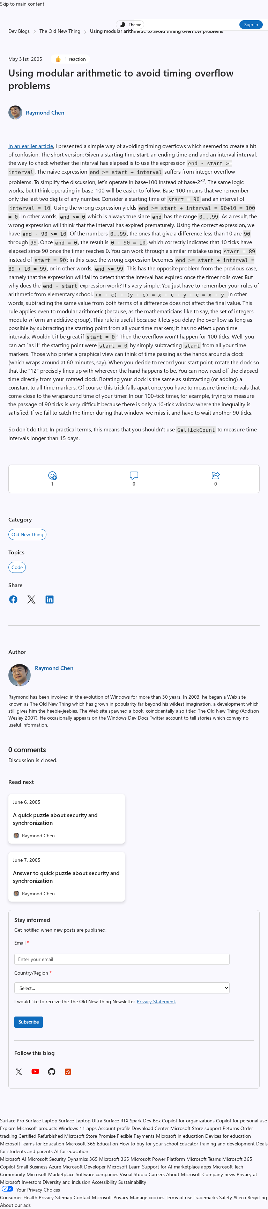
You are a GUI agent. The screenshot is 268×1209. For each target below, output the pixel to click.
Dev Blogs (19, 31)
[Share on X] (31, 600)
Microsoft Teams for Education (32, 1143)
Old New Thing (27, 534)
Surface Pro (12, 1120)
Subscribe (28, 1021)
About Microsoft (183, 1174)
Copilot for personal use (241, 1120)
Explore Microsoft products (28, 1128)
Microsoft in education (180, 1135)
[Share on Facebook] (13, 600)
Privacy (121, 1197)
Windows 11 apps (78, 1128)
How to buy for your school (148, 1143)
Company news (218, 1174)
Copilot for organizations (188, 1120)
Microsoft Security (47, 1159)
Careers (157, 1174)
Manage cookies (147, 1197)
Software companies (97, 1174)
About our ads (15, 1205)
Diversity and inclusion (66, 1182)
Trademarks (206, 1197)
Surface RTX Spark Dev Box (132, 1120)
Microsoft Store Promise (90, 1135)
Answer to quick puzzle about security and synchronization (66, 876)
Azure (55, 1166)
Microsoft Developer (84, 1166)
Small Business (32, 1166)
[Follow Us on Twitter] (18, 1074)
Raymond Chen (45, 112)
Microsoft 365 (114, 1159)
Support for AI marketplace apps (176, 1166)
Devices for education (228, 1135)
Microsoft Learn (124, 1166)
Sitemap (63, 1197)
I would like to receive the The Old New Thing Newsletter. (95, 1001)
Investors (31, 1182)
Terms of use (179, 1197)
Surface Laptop (41, 1120)
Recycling (257, 1197)
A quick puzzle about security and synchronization (55, 818)
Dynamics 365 (82, 1159)
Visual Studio (133, 1174)
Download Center (150, 1128)
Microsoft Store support (195, 1128)
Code (17, 567)
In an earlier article (30, 146)
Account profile (114, 1128)
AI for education (71, 1151)
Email (21, 942)
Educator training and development (217, 1143)
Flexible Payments (136, 1135)
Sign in (251, 24)
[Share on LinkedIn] (49, 600)
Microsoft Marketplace (50, 1174)
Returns (231, 1128)
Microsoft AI (13, 1159)
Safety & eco (232, 1197)
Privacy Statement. (156, 1001)
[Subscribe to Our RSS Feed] (68, 1074)
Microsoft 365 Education (92, 1143)
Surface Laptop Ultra (80, 1120)
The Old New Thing (59, 31)
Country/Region (33, 972)
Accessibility (104, 1182)
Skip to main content (22, 3)
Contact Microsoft (93, 1197)
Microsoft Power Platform (158, 1159)
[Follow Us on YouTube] (35, 1074)
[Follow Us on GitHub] (51, 1074)
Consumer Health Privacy (27, 1197)
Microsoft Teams (203, 1159)
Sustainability (132, 1182)
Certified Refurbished (40, 1135)
